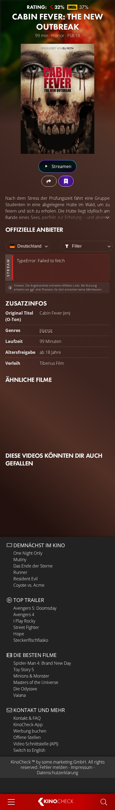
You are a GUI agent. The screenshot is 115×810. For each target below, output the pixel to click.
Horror (46, 330)
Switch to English (29, 750)
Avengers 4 (23, 614)
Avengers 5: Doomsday (34, 608)
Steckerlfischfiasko (30, 640)
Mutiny (19, 559)
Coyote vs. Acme (28, 585)
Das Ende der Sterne (33, 566)
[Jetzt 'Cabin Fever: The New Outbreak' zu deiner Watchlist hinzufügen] (66, 181)
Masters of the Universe (35, 682)
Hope (18, 633)
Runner (20, 572)
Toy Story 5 (23, 669)
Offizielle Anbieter (34, 229)
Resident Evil (25, 578)
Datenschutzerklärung (57, 773)
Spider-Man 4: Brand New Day (42, 663)
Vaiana (19, 695)
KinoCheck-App (28, 724)
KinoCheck (21, 762)
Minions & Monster (31, 676)
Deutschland (29, 246)
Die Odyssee (25, 688)
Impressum (81, 767)
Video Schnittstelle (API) (35, 743)
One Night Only (27, 553)
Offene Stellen (27, 737)
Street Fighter (26, 627)
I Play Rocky (24, 621)
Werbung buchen (29, 731)
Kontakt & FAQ (27, 718)
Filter (77, 246)
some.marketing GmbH (64, 762)
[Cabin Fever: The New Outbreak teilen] (49, 181)
